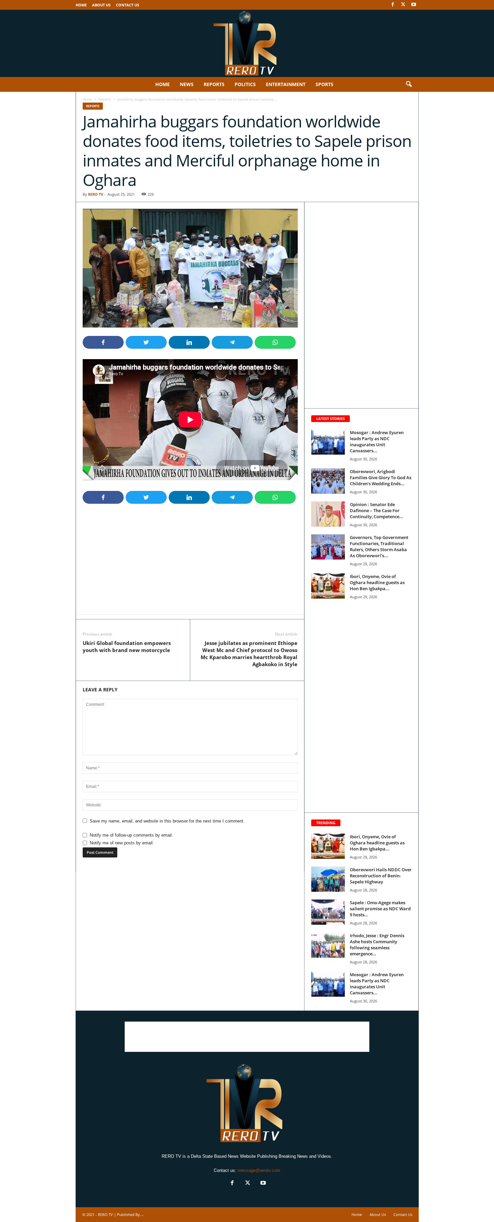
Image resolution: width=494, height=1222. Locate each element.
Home (81, 4)
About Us (101, 4)
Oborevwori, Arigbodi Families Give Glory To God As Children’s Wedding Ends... (380, 477)
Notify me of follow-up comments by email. (131, 835)
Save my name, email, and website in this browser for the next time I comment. (167, 821)
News (187, 84)
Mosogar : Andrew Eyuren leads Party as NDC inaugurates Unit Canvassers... (377, 441)
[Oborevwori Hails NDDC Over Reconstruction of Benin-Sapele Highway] (328, 879)
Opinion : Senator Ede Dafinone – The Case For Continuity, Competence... (376, 510)
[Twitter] (403, 5)
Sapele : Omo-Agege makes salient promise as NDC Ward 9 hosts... (380, 909)
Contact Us (127, 4)
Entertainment (285, 84)
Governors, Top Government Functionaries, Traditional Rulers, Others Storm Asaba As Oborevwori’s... (379, 546)
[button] (408, 84)
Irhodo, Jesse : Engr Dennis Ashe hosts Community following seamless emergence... (377, 944)
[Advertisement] (190, 561)
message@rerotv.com (259, 1170)
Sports (324, 84)
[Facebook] (393, 5)
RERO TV (95, 194)
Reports (214, 84)
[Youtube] (414, 5)
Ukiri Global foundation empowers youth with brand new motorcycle (127, 646)
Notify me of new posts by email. (122, 842)
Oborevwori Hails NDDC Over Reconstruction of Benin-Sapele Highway (381, 876)
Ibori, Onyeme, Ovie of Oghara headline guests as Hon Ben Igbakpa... (377, 582)
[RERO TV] (247, 43)
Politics (245, 84)
